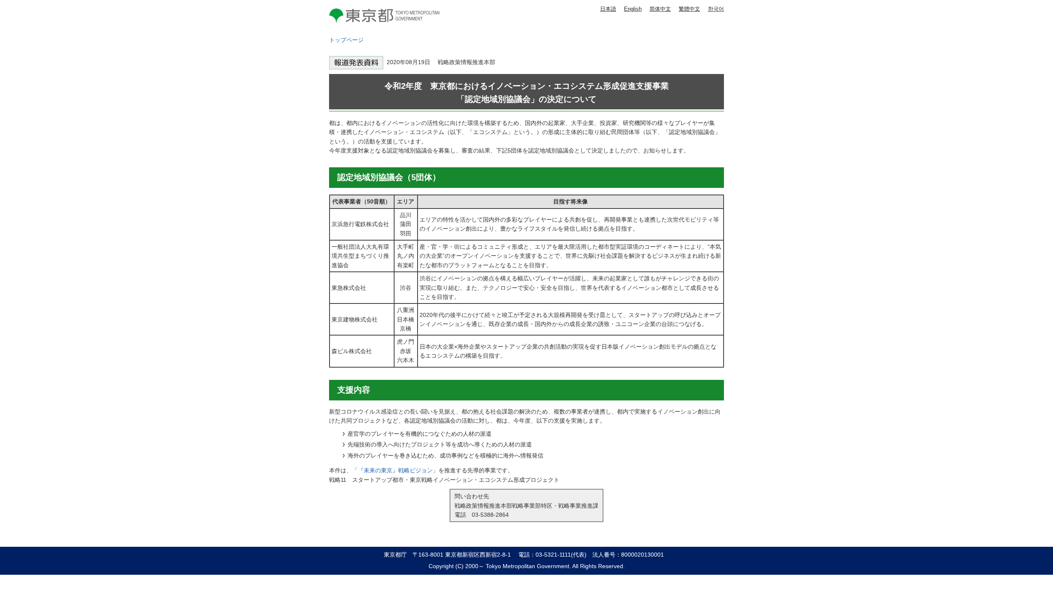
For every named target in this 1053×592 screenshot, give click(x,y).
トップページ (346, 40)
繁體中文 (689, 9)
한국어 (716, 9)
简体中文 (660, 9)
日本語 (608, 9)
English (633, 9)
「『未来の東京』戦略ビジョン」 (395, 470)
